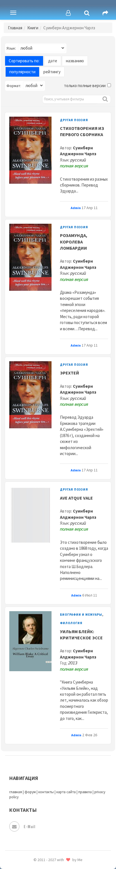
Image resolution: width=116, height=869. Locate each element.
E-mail (29, 826)
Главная (15, 27)
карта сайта (66, 792)
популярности (22, 71)
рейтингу (52, 71)
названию (75, 60)
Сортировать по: (24, 60)
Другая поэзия (74, 120)
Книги (32, 27)
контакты (46, 792)
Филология (71, 623)
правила (85, 792)
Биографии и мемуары (81, 615)
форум (30, 792)
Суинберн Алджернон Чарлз (78, 150)
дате (52, 60)
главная (15, 792)
